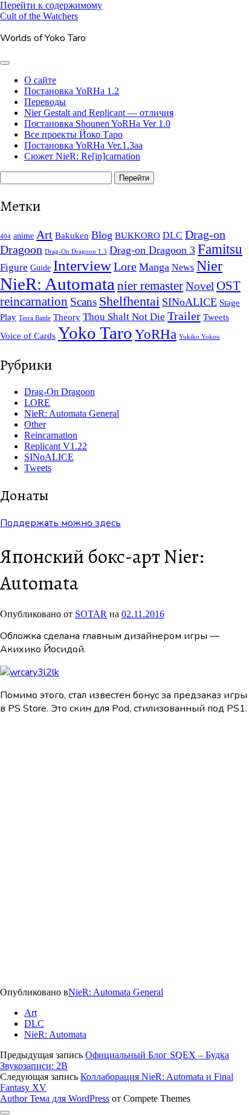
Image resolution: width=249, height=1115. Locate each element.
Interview (82, 265)
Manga (154, 267)
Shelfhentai (129, 301)
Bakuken (72, 235)
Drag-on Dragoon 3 (152, 250)
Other (35, 424)
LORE (37, 402)
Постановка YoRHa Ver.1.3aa (83, 145)
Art (44, 234)
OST (228, 285)
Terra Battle (35, 318)
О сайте (40, 80)
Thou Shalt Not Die (124, 317)
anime (23, 235)
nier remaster (150, 285)
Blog (101, 235)
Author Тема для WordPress (54, 1098)
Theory (66, 317)
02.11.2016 (142, 614)
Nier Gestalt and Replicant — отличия (98, 113)
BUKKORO (137, 235)
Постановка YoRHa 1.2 (71, 91)
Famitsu (220, 249)
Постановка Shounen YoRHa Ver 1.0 (97, 123)
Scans (83, 301)
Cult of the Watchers (39, 16)
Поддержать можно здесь (60, 523)
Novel (200, 286)
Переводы (45, 102)
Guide (40, 267)
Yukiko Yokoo (199, 336)
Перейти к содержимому (51, 5)
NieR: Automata (57, 284)
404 (5, 236)
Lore (125, 266)
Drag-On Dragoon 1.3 (76, 251)
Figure (14, 267)
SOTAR (91, 614)
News (183, 267)
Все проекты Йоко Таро (73, 134)
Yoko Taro (95, 332)
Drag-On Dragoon (59, 392)
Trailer (184, 316)
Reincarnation (50, 435)
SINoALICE (189, 302)
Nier (209, 265)
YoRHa (155, 334)
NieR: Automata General (71, 413)
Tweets (216, 317)
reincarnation (34, 301)
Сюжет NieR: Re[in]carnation (82, 156)
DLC (173, 235)
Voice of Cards (28, 336)
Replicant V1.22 (55, 446)
